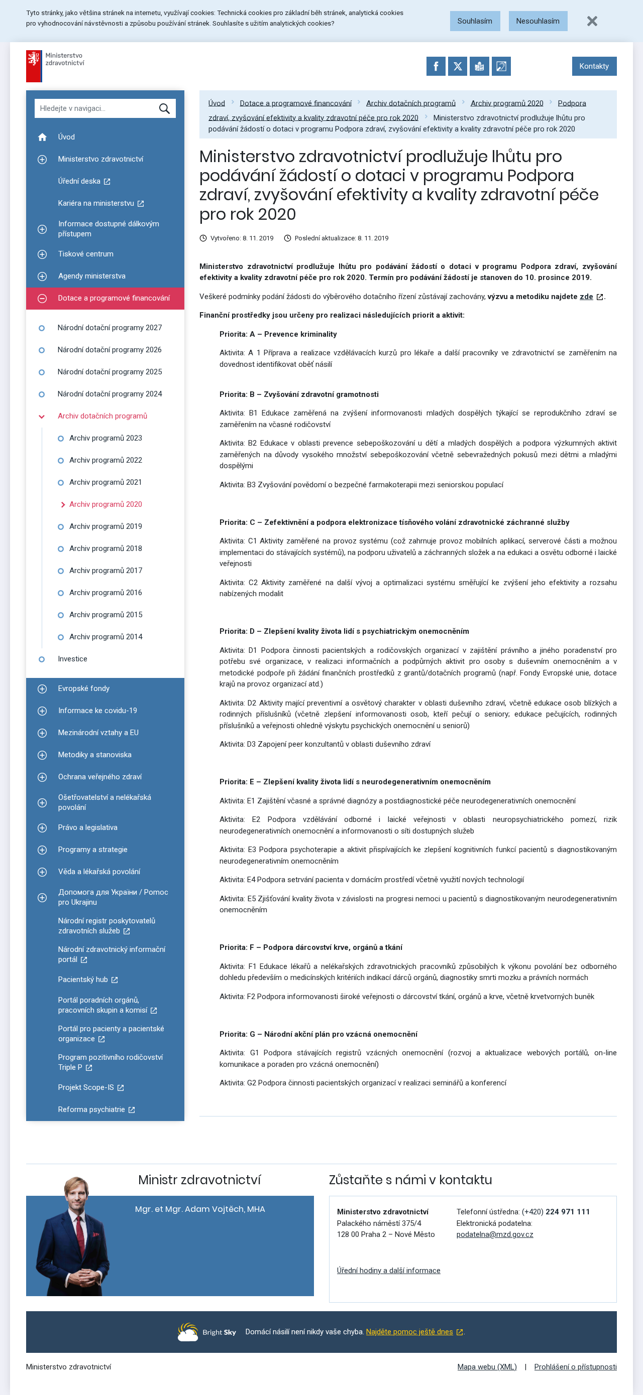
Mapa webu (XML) (487, 1366)
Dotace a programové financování (296, 102)
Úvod (216, 102)
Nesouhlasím (538, 21)
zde (586, 296)
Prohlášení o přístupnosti (575, 1366)
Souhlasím (475, 21)
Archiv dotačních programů (411, 102)
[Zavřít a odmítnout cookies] (592, 21)
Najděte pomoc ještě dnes (409, 1331)
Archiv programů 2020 (507, 102)
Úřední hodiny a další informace (389, 1270)
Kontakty (594, 66)
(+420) (556, 1211)
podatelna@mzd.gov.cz (495, 1234)
